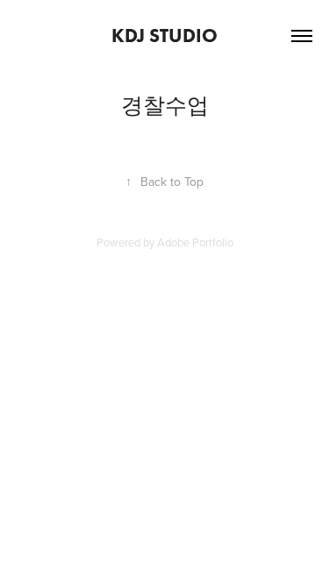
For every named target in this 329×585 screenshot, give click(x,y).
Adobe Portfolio (195, 242)
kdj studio (164, 35)
